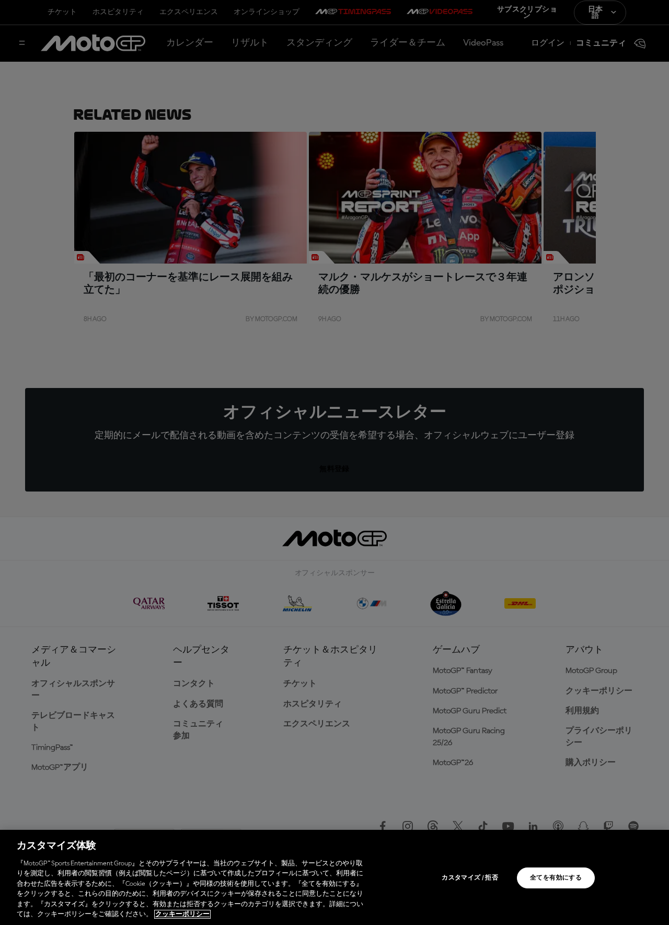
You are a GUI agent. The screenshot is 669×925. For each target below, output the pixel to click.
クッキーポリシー (182, 914)
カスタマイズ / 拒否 (470, 878)
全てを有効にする (556, 878)
